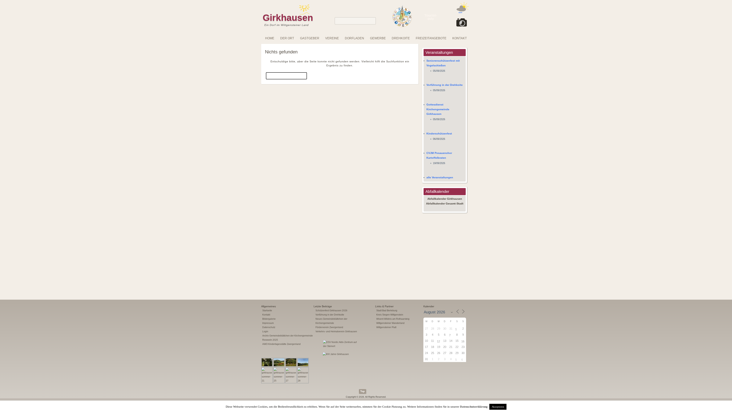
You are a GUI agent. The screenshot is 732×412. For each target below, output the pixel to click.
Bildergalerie (269, 319)
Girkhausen (288, 18)
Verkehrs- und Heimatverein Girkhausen (336, 331)
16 (462, 341)
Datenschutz (268, 327)
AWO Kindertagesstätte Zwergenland (281, 344)
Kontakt (459, 38)
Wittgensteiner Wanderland (390, 323)
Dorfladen (354, 38)
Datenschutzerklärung (474, 406)
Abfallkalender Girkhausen (444, 198)
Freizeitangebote (431, 38)
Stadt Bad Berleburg (386, 310)
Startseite (267, 310)
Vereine (332, 38)
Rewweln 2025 (270, 340)
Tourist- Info (430, 17)
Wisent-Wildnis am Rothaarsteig (392, 319)
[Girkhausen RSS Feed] (468, 388)
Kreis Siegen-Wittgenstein (389, 314)
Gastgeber (309, 38)
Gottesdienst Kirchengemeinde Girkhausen (437, 109)
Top (362, 391)
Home (269, 38)
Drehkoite (401, 38)
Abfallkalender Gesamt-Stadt (444, 203)
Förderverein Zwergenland (329, 327)
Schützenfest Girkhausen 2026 (331, 310)
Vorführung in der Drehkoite (444, 84)
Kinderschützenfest (439, 133)
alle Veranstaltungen (439, 177)
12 (438, 341)
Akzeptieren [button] (498, 406)
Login (265, 331)
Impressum (268, 323)
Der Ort (287, 38)
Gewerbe (378, 38)
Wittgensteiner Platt (386, 327)
